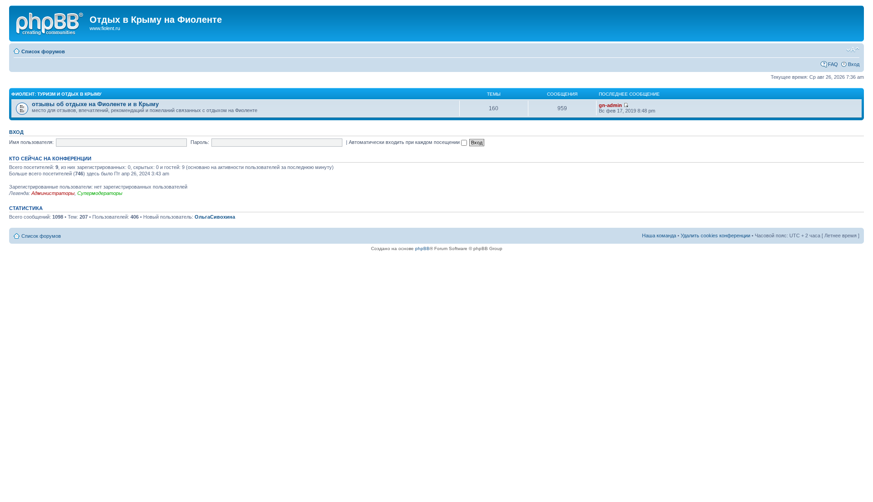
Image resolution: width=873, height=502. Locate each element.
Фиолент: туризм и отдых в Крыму (56, 94)
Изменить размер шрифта (852, 50)
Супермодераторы (99, 193)
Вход (853, 64)
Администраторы (53, 193)
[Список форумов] (50, 22)
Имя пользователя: (31, 142)
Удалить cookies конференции (715, 235)
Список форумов (43, 51)
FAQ (833, 64)
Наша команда (659, 235)
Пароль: (200, 142)
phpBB (422, 248)
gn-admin (610, 105)
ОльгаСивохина (215, 217)
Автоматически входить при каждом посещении (405, 142)
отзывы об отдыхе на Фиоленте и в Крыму (95, 104)
